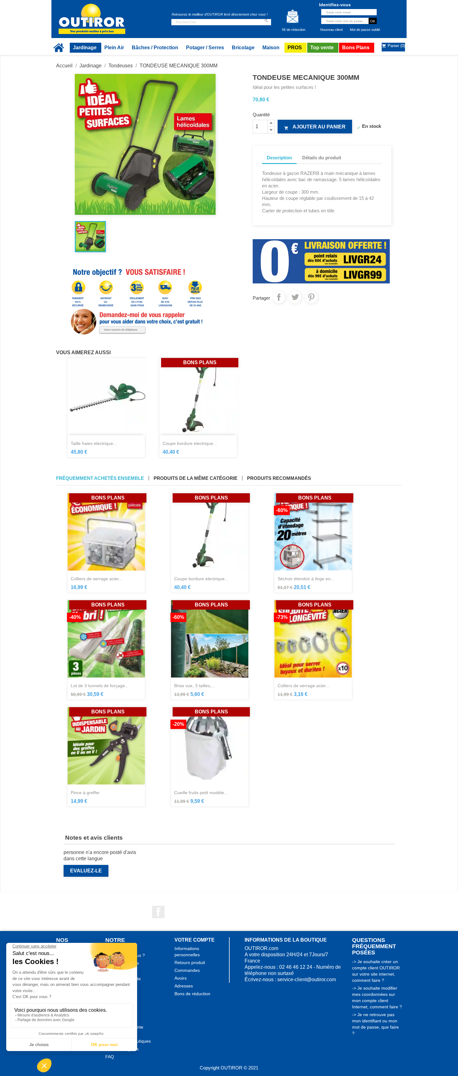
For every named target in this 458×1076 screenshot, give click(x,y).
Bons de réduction (192, 993)
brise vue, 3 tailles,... (194, 685)
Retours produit (189, 962)
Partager (279, 297)
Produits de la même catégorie (195, 478)
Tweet (295, 297)
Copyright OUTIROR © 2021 (229, 1067)
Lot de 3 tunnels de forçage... (100, 685)
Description (279, 157)
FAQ (109, 1056)
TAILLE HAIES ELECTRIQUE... (94, 443)
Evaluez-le (86, 870)
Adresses (183, 985)
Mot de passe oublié (365, 29)
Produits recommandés (279, 478)
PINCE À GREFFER (85, 792)
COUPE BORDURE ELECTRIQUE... (190, 443)
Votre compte (194, 940)
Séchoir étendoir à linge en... (306, 578)
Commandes (187, 970)
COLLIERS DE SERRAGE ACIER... (96, 578)
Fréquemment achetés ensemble (100, 478)
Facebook (158, 912)
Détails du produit (321, 157)
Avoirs (180, 978)
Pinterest (311, 297)
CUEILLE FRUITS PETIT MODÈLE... (201, 792)
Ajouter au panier (315, 127)
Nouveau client (331, 29)
